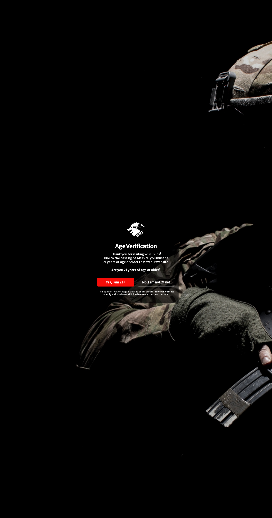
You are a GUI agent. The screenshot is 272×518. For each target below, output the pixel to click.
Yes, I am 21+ (115, 282)
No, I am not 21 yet (156, 282)
